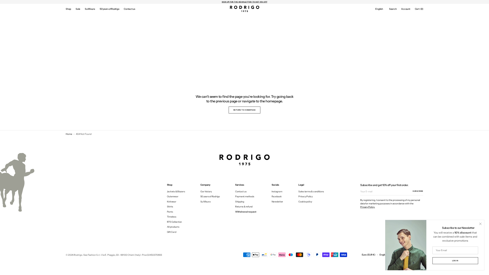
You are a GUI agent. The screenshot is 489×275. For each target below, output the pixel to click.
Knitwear (171, 201)
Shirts (170, 206)
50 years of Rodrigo (210, 196)
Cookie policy (305, 201)
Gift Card (171, 232)
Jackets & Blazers (176, 191)
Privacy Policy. (367, 206)
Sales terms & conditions (311, 191)
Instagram (277, 191)
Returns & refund (244, 206)
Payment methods (244, 196)
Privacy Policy (305, 196)
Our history (206, 191)
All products (173, 226)
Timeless (171, 216)
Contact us (241, 191)
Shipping (239, 201)
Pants (170, 211)
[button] (379, 9)
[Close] (480, 224)
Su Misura (205, 201)
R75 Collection (174, 221)
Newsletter (277, 201)
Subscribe (418, 191)
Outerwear (172, 196)
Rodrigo (78, 254)
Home (69, 134)
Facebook (277, 196)
